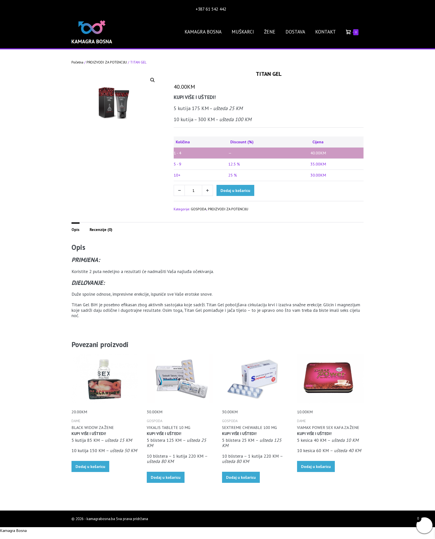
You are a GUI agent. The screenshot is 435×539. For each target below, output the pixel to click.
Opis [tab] (75, 229)
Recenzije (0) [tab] (101, 229)
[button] (152, 80)
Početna (77, 62)
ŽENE (269, 32)
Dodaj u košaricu (235, 190)
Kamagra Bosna (13, 530)
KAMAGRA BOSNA (203, 32)
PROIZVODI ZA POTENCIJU (107, 62)
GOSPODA (198, 209)
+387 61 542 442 (212, 9)
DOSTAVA (295, 32)
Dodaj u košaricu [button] (90, 466)
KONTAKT (325, 32)
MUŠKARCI (243, 32)
